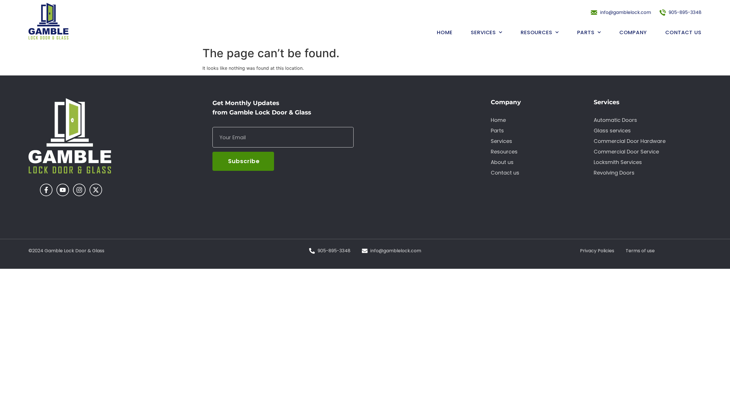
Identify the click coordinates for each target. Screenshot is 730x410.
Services (483, 32)
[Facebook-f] (46, 190)
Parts (586, 32)
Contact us (683, 32)
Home (445, 32)
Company (633, 32)
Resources (536, 32)
